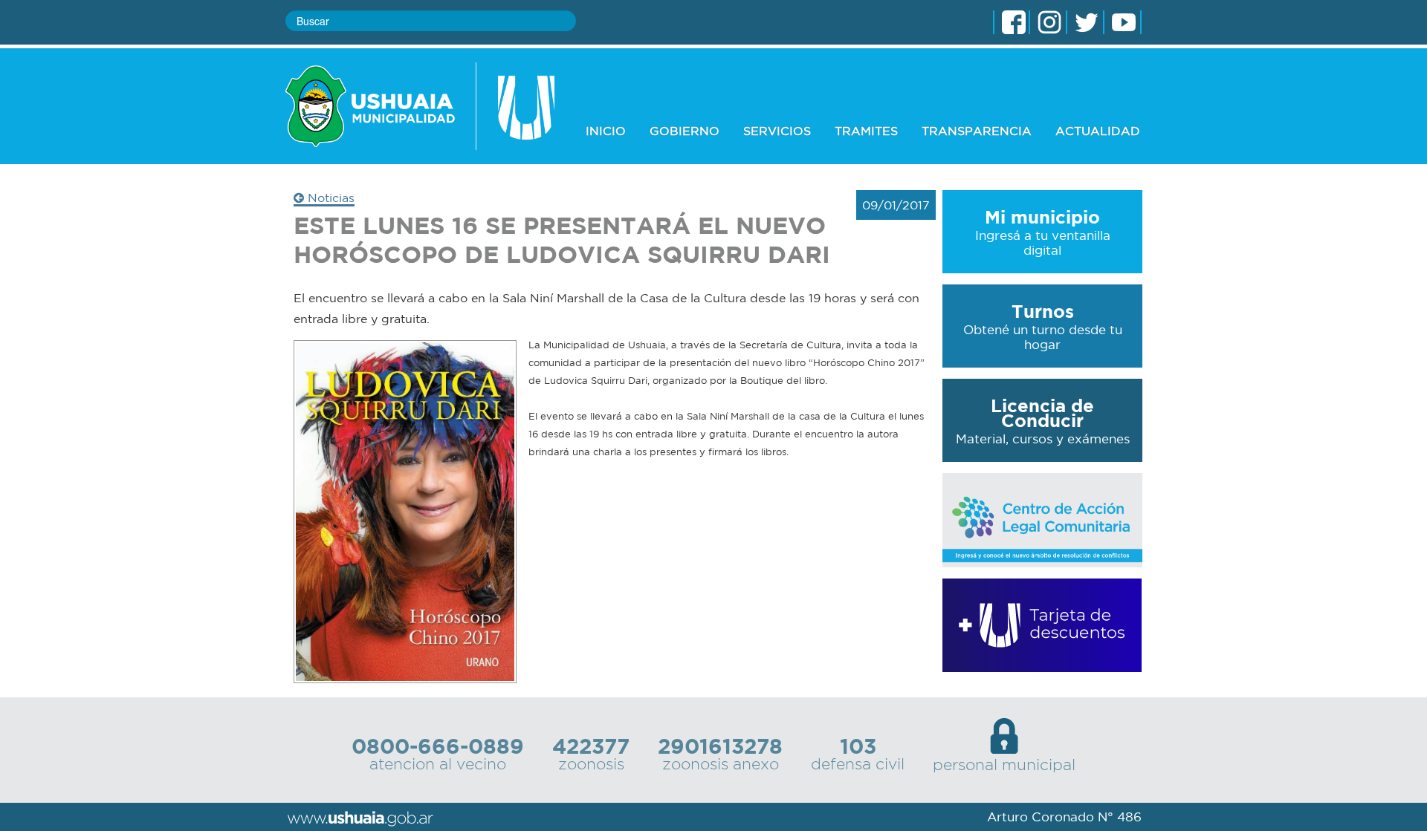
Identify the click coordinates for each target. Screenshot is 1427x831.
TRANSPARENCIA (977, 130)
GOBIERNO (684, 130)
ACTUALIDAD (1097, 130)
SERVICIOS (777, 130)
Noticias (329, 197)
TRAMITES (866, 130)
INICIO (606, 130)
